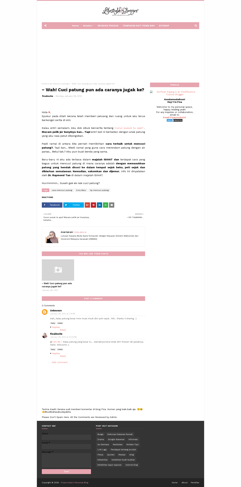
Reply (53, 323)
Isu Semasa (103, 444)
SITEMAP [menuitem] (164, 25)
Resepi (122, 455)
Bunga (100, 434)
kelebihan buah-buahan (123, 460)
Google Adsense (116, 439)
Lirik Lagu (102, 449)
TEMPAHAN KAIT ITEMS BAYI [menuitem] (139, 25)
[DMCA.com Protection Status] (174, 121)
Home (45, 84)
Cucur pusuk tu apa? (129, 128)
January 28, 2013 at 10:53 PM (63, 337)
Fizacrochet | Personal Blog (74, 482)
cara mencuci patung (62, 190)
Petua (100, 455)
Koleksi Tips (133, 444)
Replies (56, 327)
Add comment (60, 362)
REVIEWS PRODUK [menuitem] (108, 25)
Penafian (195, 482)
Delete (60, 323)
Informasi (133, 439)
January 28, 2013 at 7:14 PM (62, 314)
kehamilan (103, 460)
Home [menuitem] (75, 25)
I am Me (56, 342)
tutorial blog (132, 465)
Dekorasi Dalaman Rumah (120, 434)
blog (132, 455)
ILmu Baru (81, 190)
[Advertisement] (120, 55)
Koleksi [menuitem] (87, 25)
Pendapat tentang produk (123, 449)
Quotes (110, 455)
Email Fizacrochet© (174, 117)
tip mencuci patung (59, 84)
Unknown (56, 310)
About (185, 482)
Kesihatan (117, 444)
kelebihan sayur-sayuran (109, 465)
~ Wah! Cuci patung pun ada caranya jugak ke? (57, 285)
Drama (101, 439)
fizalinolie (47, 96)
